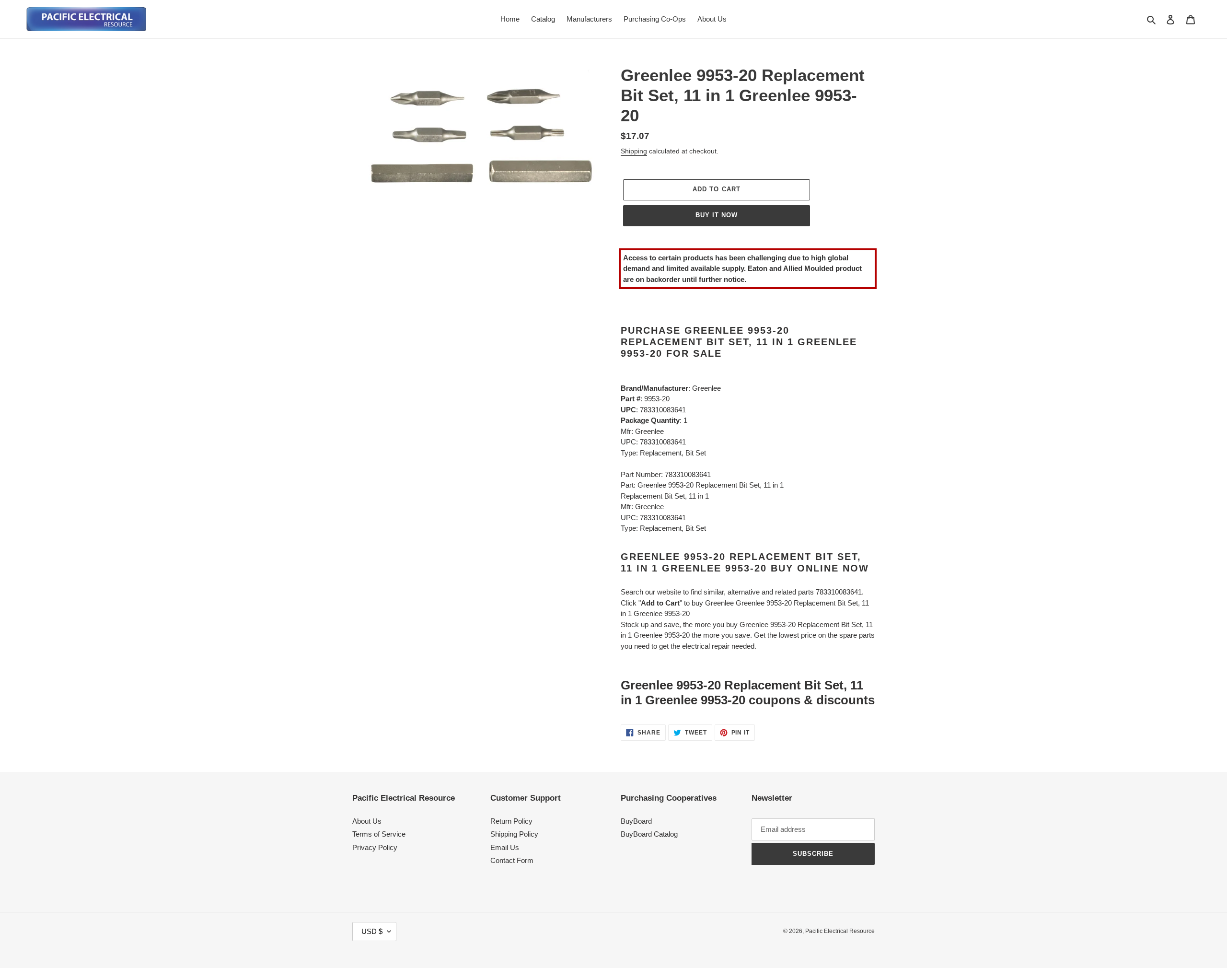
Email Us (504, 847)
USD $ (371, 931)
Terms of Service (378, 834)
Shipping (634, 151)
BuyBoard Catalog (649, 834)
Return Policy (511, 821)
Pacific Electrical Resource (840, 931)
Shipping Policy (514, 834)
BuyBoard (636, 821)
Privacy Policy (374, 847)
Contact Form (511, 860)
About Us (367, 821)
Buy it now (716, 215)
